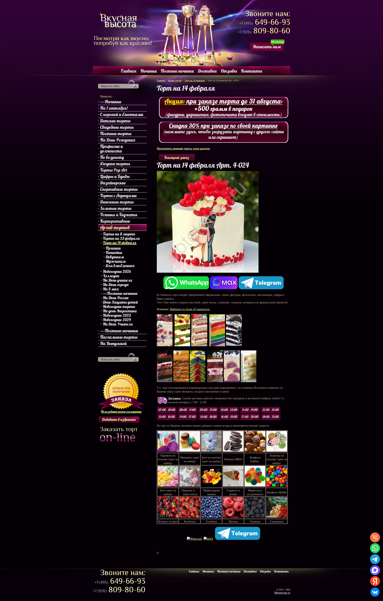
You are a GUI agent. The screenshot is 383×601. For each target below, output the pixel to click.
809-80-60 (264, 31)
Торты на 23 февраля (121, 238)
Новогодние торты (119, 306)
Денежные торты (117, 202)
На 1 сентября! (114, 108)
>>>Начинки (110, 101)
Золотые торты (115, 208)
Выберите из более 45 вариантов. (190, 309)
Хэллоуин (111, 276)
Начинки (148, 71)
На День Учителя (118, 324)
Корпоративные (115, 221)
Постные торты (115, 133)
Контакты (251, 71)
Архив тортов (115, 227)
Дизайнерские (113, 183)
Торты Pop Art (113, 170)
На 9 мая (111, 289)
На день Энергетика (120, 311)
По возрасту (112, 157)
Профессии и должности (111, 149)
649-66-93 (264, 22)
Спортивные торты (119, 189)
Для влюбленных (120, 266)
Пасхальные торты (118, 337)
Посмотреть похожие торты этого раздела (183, 148)
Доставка (207, 71)
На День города (116, 284)
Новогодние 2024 (117, 320)
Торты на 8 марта (119, 234)
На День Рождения (117, 140)
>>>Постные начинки (120, 293)
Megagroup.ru (282, 592)
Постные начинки (177, 71)
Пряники (113, 248)
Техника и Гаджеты (118, 214)
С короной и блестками (121, 114)
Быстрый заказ (176, 157)
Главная (128, 71)
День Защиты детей (120, 302)
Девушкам (115, 257)
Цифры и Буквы (115, 176)
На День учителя (117, 280)
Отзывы (229, 71)
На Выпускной (113, 343)
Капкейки (114, 252)
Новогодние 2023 (117, 315)
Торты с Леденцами (118, 195)
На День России (115, 298)
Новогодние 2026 (117, 271)
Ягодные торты (115, 163)
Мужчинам (116, 261)
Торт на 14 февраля (119, 243)
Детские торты (115, 121)
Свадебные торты (117, 127)
